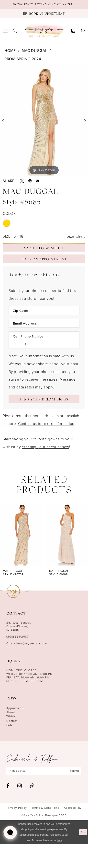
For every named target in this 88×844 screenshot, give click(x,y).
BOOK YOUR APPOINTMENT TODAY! (44, 4)
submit (74, 771)
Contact (12, 721)
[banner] (44, 31)
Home (10, 50)
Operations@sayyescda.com (26, 643)
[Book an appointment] (73, 30)
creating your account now (45, 446)
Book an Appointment (44, 259)
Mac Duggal (34, 50)
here (59, 840)
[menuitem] (16, 30)
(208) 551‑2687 (17, 637)
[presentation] (21, 534)
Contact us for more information (46, 423)
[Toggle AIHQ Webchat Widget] (10, 832)
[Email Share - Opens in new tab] (37, 180)
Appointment (15, 708)
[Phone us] (16, 30)
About (10, 712)
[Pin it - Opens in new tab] (30, 181)
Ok (83, 832)
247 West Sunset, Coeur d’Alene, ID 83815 (18, 626)
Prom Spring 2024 (22, 58)
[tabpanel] (44, 120)
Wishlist (11, 716)
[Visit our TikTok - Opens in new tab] (32, 785)
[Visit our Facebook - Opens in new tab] (7, 785)
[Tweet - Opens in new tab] (22, 181)
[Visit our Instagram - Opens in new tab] (19, 785)
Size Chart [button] (76, 236)
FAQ (9, 725)
